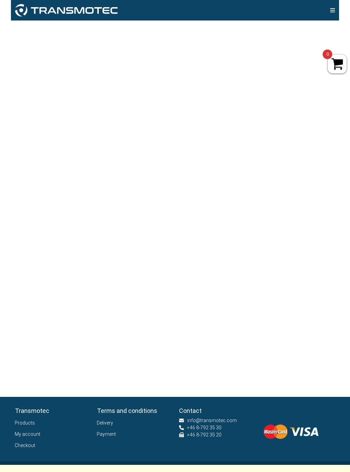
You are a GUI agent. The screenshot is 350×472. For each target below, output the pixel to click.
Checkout (25, 445)
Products (25, 423)
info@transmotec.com (212, 420)
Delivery (105, 423)
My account (27, 434)
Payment (106, 434)
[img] (332, 10)
